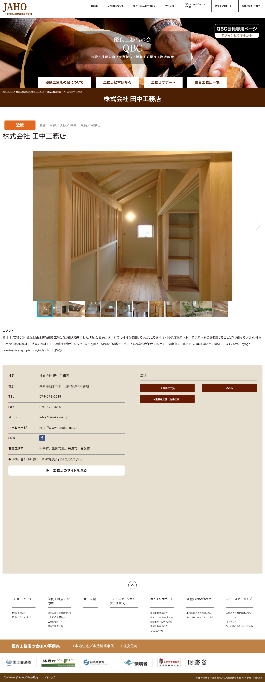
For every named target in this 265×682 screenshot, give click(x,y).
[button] (259, 226)
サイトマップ (48, 677)
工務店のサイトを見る (70, 470)
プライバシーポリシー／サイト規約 (20, 677)
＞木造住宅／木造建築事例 (92, 646)
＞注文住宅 (129, 646)
